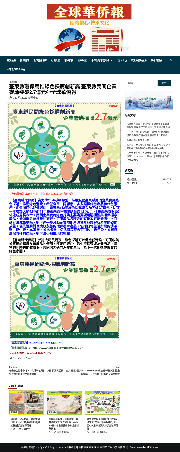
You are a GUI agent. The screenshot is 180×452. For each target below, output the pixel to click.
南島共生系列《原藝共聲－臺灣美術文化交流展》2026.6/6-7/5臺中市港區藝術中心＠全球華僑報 (148, 156)
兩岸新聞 (68, 60)
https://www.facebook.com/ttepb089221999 (58, 347)
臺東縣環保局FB (21, 347)
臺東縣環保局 (19, 342)
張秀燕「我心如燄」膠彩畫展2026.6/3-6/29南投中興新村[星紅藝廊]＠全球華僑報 (25, 422)
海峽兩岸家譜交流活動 (138, 140)
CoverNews (136, 447)
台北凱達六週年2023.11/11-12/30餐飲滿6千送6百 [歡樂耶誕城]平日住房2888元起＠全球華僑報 (93, 370)
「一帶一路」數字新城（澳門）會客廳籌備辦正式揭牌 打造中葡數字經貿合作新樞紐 (148, 134)
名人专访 (122, 60)
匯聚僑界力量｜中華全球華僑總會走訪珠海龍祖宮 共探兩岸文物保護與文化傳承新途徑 (148, 126)
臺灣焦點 (11, 60)
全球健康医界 (40, 60)
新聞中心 (33, 97)
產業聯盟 (82, 60)
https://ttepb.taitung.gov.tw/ (45, 342)
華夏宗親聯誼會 (139, 60)
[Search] (171, 60)
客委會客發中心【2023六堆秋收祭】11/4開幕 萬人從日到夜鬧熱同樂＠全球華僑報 (36, 370)
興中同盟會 (156, 60)
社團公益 (55, 60)
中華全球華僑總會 (100, 60)
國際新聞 (24, 60)
